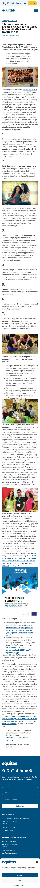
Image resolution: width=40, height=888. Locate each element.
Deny (20, 881)
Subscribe (20, 806)
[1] (3, 664)
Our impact (12, 21)
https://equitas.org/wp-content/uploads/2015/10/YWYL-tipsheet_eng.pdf (19, 650)
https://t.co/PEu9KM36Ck (16, 738)
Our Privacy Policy (19, 885)
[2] (3, 714)
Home (4, 21)
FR (8, 3)
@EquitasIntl (11, 740)
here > (18, 551)
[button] (37, 862)
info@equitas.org (8, 830)
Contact (19, 3)
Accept (20, 875)
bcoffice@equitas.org (9, 853)
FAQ (12, 3)
